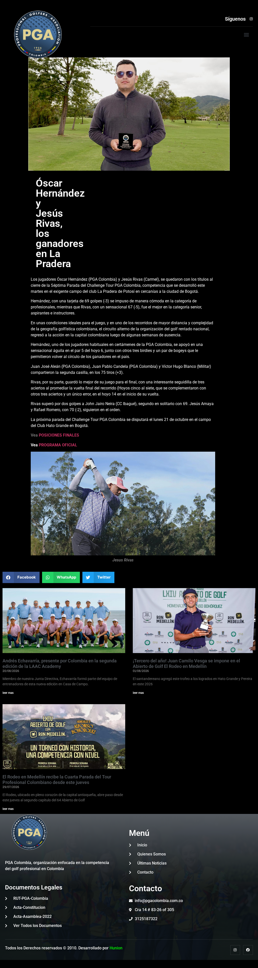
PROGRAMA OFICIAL (57, 445)
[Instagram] (235, 950)
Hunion (116, 948)
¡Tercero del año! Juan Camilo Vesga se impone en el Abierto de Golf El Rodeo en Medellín (186, 663)
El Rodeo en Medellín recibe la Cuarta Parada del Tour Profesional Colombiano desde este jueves (57, 779)
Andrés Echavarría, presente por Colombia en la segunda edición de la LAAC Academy (60, 663)
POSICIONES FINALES (59, 435)
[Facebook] (248, 950)
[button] (246, 34)
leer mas (8, 693)
